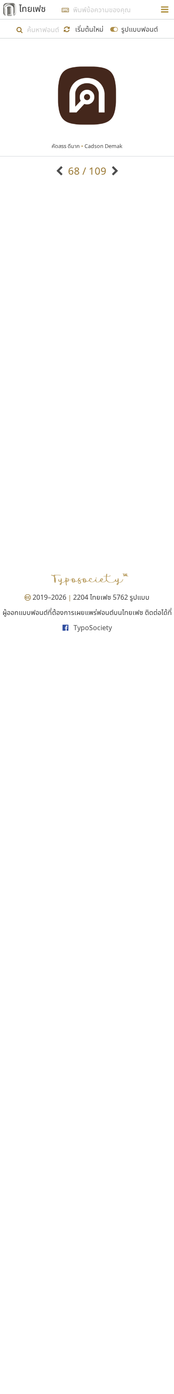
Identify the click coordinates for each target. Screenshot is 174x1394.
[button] (85, 28)
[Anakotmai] (60, 171)
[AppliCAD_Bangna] (114, 171)
